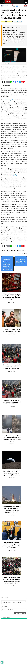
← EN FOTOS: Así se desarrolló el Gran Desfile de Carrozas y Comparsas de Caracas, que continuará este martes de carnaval (7, 263)
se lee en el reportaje (11, 175)
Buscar (25, 2)
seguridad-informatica (19, 250)
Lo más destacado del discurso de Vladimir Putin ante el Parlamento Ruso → (20, 261)
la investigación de (15, 100)
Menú (2, 2)
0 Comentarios (17, 21)
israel (12, 250)
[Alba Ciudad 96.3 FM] (14, 6)
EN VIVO (8, 1)
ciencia (7, 250)
